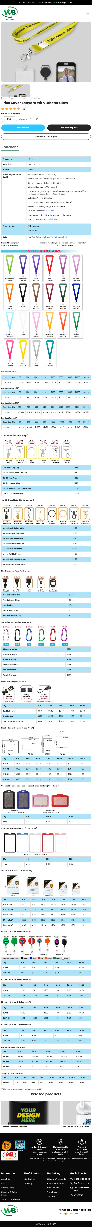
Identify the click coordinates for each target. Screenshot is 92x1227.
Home (3, 98)
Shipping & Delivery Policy (10, 1193)
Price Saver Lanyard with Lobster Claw (24, 98)
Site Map (28, 1183)
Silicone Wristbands (56, 1179)
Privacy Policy (7, 1187)
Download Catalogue (46, 136)
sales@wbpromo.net (64, 2)
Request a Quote (69, 127)
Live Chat (78, 1195)
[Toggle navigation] (88, 13)
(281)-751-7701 (27, 2)
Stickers (51, 1196)
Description (10, 147)
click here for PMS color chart (54, 237)
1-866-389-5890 (44, 2)
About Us (5, 1179)
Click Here (50, 211)
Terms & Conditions (10, 1199)
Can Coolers (53, 1187)
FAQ (3, 1183)
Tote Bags (52, 1192)
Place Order (23, 127)
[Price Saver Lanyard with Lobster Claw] (46, 52)
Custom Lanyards (55, 1183)
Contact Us (29, 1179)
